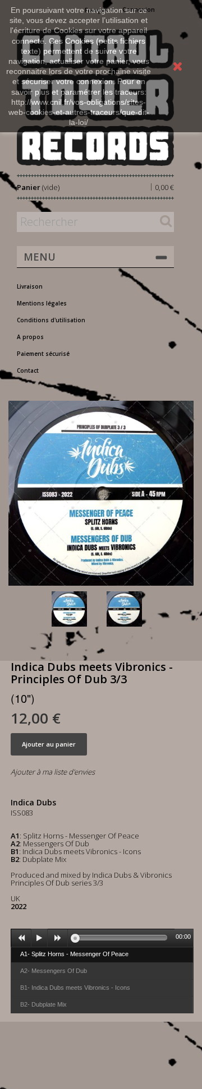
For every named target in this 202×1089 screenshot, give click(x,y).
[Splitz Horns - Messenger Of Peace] (77, 609)
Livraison (30, 286)
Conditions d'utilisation (51, 320)
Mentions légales (42, 303)
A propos (30, 337)
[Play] (39, 938)
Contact (28, 370)
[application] (102, 938)
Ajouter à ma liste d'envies (53, 772)
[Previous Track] (21, 938)
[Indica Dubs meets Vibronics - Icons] (132, 609)
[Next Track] (58, 938)
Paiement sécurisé (43, 354)
